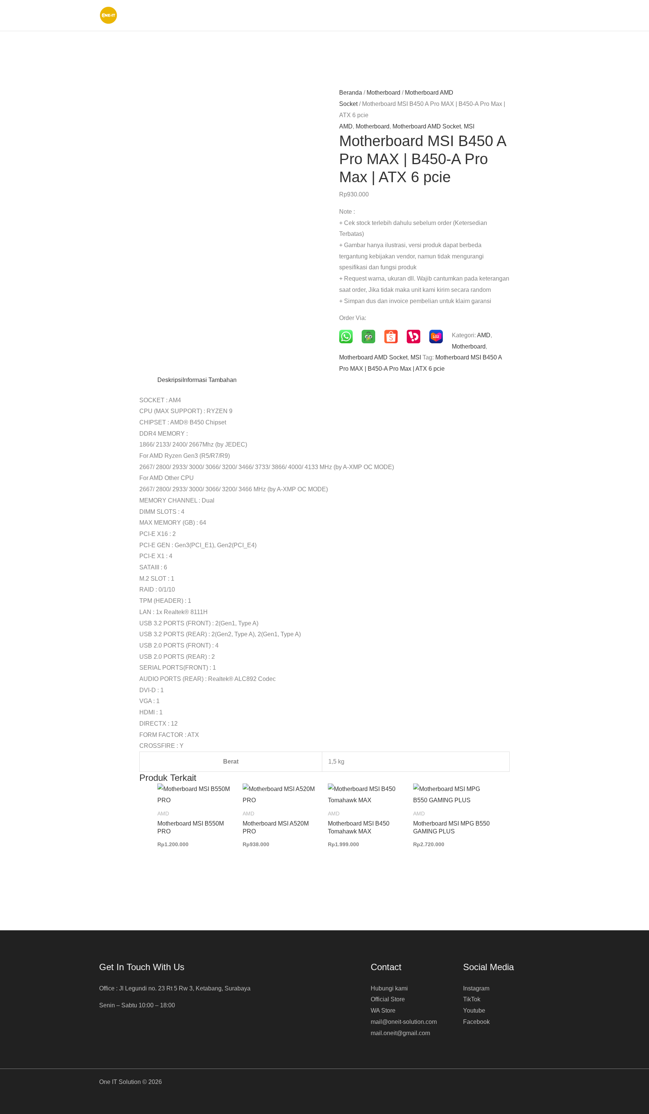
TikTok (471, 999)
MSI (469, 126)
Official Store (388, 999)
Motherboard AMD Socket (426, 126)
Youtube (474, 1010)
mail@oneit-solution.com (404, 1022)
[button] (546, 15)
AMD (346, 126)
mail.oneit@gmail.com (400, 1033)
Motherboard (383, 92)
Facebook (476, 1022)
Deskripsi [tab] (170, 380)
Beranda (350, 92)
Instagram (476, 988)
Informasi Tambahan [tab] (210, 380)
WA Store (383, 1010)
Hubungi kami (389, 988)
